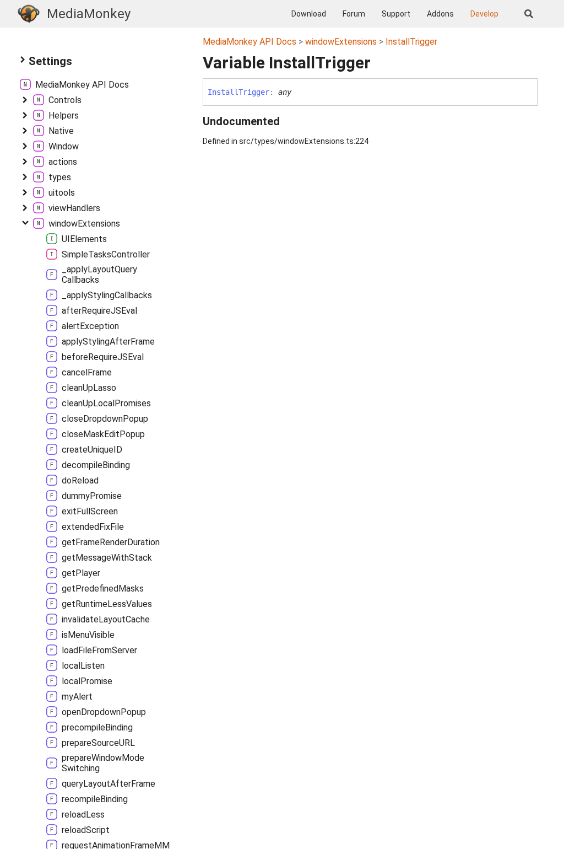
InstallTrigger (411, 41)
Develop (484, 13)
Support (396, 13)
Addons (440, 13)
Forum (354, 13)
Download (308, 13)
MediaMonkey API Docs (249, 41)
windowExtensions (341, 41)
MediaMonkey (89, 14)
